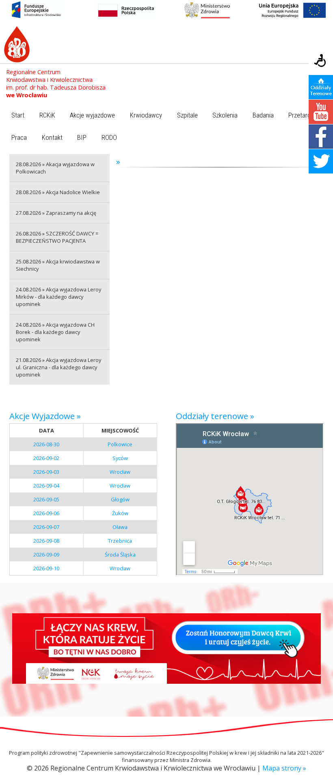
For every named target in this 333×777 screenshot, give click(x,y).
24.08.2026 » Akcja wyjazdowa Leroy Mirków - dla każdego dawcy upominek (58, 297)
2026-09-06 (46, 513)
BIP (81, 137)
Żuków (120, 513)
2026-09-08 (46, 540)
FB (321, 136)
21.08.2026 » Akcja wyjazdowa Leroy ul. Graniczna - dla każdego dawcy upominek (58, 367)
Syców (120, 458)
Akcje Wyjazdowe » (45, 416)
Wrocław (120, 471)
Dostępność (321, 61)
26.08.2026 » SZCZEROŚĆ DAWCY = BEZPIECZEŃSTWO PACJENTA (57, 237)
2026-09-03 (46, 471)
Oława (120, 527)
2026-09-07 (46, 527)
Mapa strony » (284, 768)
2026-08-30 (46, 444)
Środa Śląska (120, 554)
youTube (321, 112)
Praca (19, 137)
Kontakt (52, 137)
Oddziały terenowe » (215, 416)
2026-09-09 (46, 554)
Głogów (120, 499)
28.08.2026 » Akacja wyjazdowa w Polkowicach (55, 168)
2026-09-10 (46, 568)
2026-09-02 (46, 458)
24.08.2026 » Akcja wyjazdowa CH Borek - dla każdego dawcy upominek (55, 332)
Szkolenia (225, 115)
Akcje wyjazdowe (92, 115)
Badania (263, 115)
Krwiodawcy (146, 115)
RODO (109, 137)
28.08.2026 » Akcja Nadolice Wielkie (58, 192)
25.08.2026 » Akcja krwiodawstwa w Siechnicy (58, 265)
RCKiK (47, 115)
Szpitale (187, 115)
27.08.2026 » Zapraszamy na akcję (56, 212)
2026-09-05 (46, 499)
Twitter (321, 161)
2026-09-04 (46, 485)
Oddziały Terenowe (321, 87)
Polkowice (120, 444)
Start (17, 115)
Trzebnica (120, 540)
